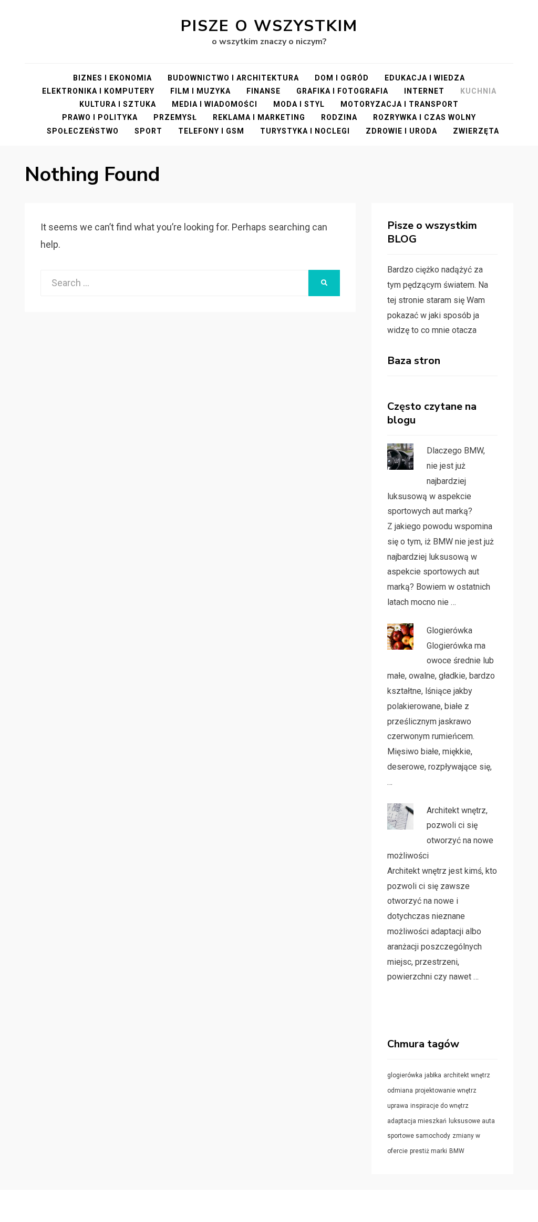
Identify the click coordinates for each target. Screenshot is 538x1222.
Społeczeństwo (83, 131)
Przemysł (175, 117)
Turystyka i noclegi (305, 131)
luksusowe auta (472, 1121)
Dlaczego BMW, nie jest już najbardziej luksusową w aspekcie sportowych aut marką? (436, 481)
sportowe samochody (418, 1135)
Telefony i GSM (211, 131)
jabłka (433, 1075)
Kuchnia (478, 91)
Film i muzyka (200, 91)
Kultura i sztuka (117, 104)
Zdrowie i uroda (401, 131)
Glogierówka (449, 630)
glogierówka (404, 1075)
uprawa (397, 1105)
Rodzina (339, 117)
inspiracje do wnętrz (439, 1105)
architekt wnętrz (466, 1075)
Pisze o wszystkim (269, 26)
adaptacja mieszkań (417, 1121)
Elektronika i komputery (98, 91)
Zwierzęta (476, 131)
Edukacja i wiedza (425, 78)
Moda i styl (299, 104)
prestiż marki (428, 1151)
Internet (424, 91)
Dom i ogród (342, 78)
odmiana (400, 1090)
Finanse (263, 91)
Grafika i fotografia (342, 91)
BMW (456, 1151)
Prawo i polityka (100, 117)
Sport (148, 131)
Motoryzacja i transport (399, 104)
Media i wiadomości (214, 104)
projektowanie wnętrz (446, 1090)
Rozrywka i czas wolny (424, 117)
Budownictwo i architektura (233, 78)
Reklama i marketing (259, 117)
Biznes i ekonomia (112, 78)
